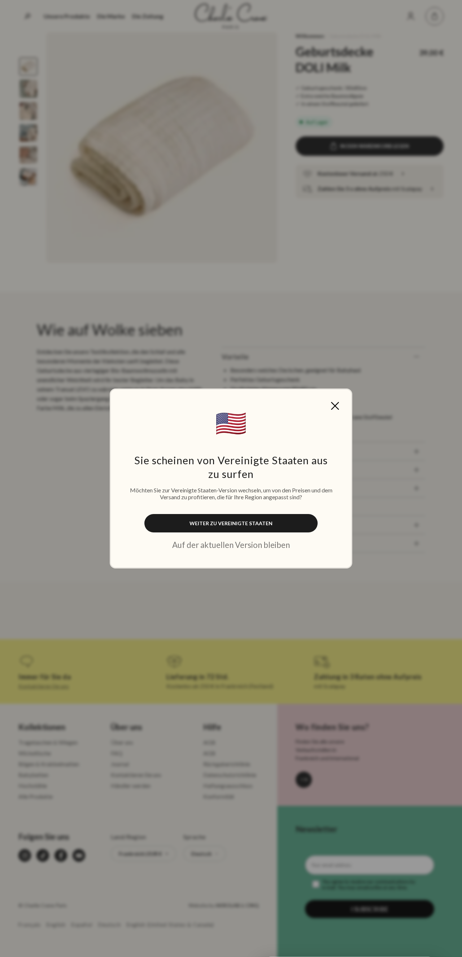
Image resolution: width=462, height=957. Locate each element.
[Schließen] (334, 405)
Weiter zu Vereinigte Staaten (231, 523)
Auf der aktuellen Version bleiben (231, 545)
